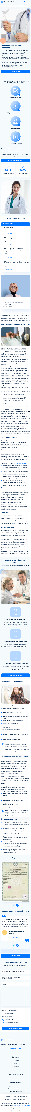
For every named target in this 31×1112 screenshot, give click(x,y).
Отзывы (15, 1063)
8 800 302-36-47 (9, 1019)
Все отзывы (15, 951)
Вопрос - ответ (15, 1066)
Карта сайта (15, 1069)
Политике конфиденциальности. (22, 1105)
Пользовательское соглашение (15, 1074)
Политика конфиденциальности (15, 1071)
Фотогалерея (15, 1060)
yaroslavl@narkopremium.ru (11, 1022)
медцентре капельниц (13, 317)
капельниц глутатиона (21, 463)
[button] (13, 905)
